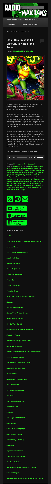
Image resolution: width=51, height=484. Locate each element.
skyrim (41, 181)
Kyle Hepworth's (18, 362)
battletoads (14, 168)
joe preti (28, 175)
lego (39, 175)
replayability (25, 181)
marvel (20, 177)
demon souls (23, 173)
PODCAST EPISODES (14, 20)
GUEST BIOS (11, 24)
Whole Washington (13, 473)
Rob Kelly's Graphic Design (16, 418)
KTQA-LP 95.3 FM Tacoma (15, 357)
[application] (26, 157)
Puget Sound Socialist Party (16, 401)
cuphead (15, 173)
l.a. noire (35, 175)
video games (11, 189)
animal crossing (33, 166)
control (9, 173)
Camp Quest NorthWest (15, 274)
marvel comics (29, 177)
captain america (23, 170)
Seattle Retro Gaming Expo (16, 429)
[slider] (40, 157)
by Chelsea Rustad (19, 340)
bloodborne (37, 168)
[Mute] (35, 157)
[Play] (9, 157)
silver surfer (34, 181)
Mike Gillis (29, 51)
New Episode (17, 166)
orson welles (32, 179)
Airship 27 (10, 236)
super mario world (13, 183)
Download (31, 164)
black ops (29, 168)
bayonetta (22, 168)
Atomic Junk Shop (13, 258)
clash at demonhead (37, 170)
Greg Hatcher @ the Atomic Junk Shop (20, 329)
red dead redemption (14, 181)
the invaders (30, 185)
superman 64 (23, 183)
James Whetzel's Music (14, 346)
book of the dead (12, 170)
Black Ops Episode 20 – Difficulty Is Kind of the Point (21, 43)
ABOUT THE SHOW (31, 20)
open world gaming (21, 179)
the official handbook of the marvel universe (26, 187)
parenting (40, 179)
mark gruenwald (12, 177)
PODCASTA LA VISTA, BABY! (28, 24)
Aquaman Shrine (12, 247)
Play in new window (20, 164)
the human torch (19, 185)
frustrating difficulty (18, 175)
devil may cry (32, 173)
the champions (34, 183)
